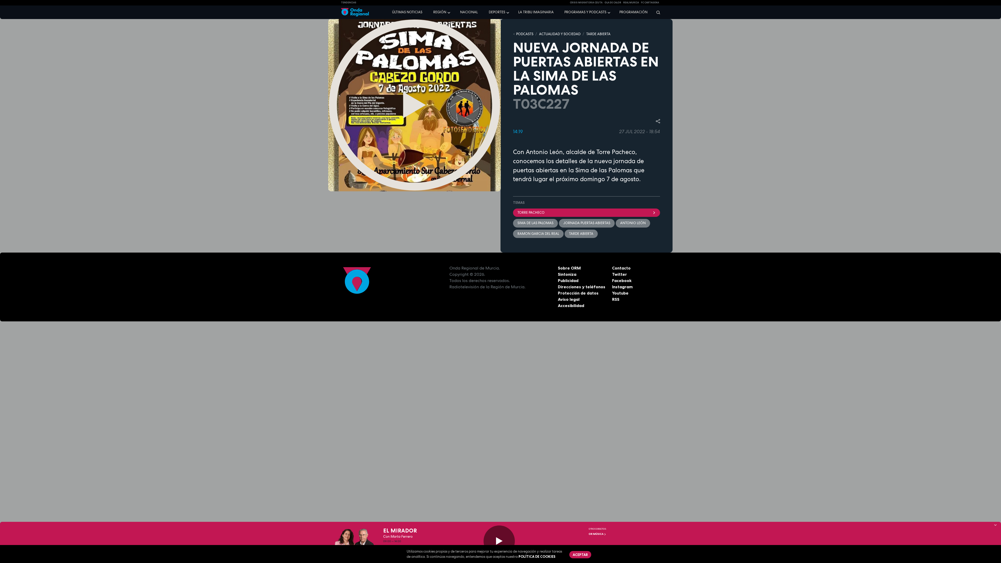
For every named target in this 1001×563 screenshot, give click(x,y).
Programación (633, 12)
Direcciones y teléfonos (581, 286)
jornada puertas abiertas (586, 223)
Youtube (620, 293)
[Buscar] (656, 12)
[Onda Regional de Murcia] (355, 12)
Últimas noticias (407, 12)
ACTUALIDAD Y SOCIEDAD (560, 34)
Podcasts (524, 34)
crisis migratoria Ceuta (586, 2)
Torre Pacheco (531, 212)
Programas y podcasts (585, 12)
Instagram (622, 286)
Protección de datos (578, 293)
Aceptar (580, 555)
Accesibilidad (571, 305)
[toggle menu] (449, 12)
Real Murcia (631, 2)
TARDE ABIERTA (598, 34)
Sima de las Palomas (535, 223)
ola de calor (613, 2)
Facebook (622, 280)
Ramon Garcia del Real (538, 233)
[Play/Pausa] (499, 541)
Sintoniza (567, 274)
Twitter (619, 274)
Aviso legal (568, 299)
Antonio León (633, 223)
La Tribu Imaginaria (536, 12)
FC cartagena (650, 2)
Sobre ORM (569, 268)
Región (439, 12)
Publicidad (568, 280)
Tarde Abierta (581, 233)
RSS (615, 299)
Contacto (621, 268)
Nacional (469, 12)
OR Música (596, 534)
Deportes (497, 12)
